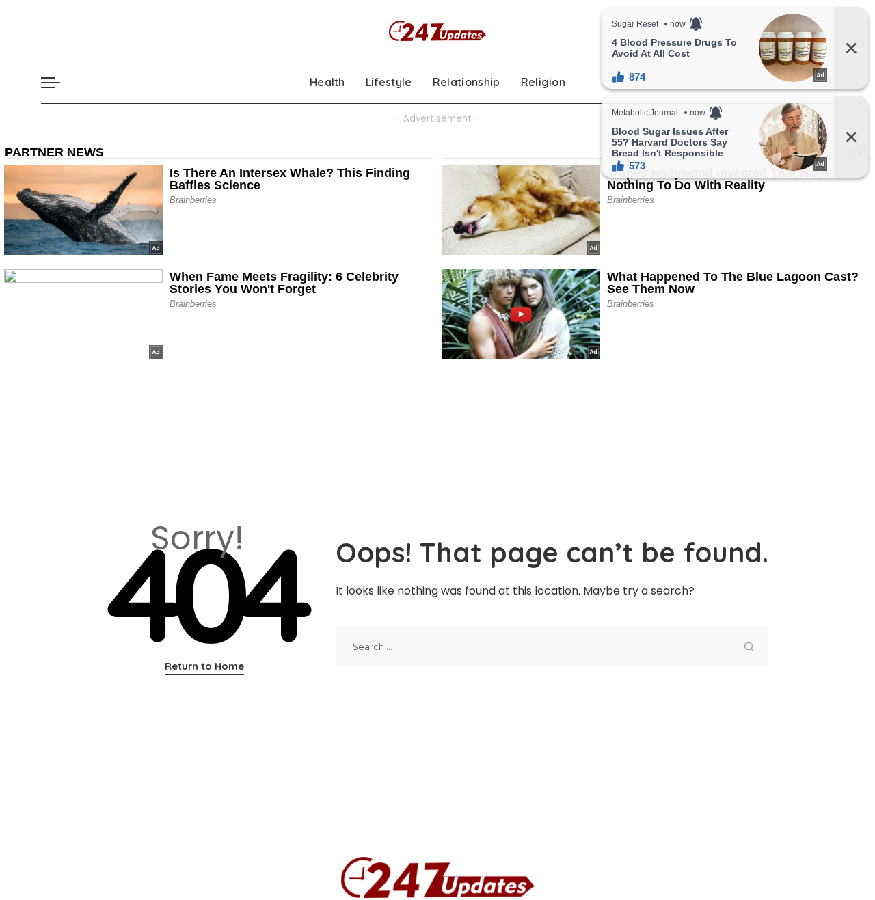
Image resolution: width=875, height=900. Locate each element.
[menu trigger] (57, 82)
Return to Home (204, 665)
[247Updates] (437, 31)
